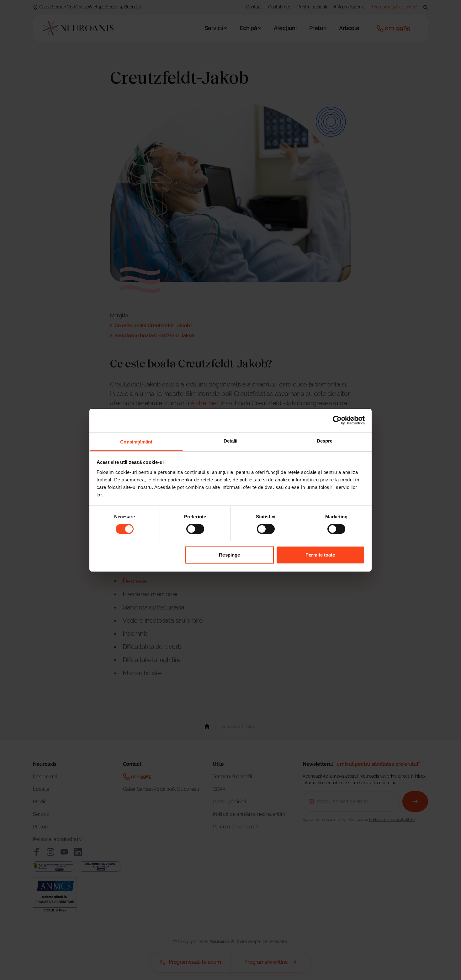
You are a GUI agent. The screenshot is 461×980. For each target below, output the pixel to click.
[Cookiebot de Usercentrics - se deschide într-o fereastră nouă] (337, 420)
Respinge (229, 554)
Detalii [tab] (231, 440)
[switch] (195, 529)
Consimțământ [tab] (136, 441)
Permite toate (320, 554)
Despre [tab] (325, 440)
